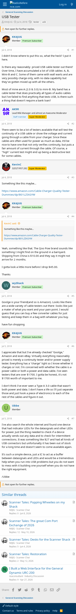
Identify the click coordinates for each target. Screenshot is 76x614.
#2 (73, 123)
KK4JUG (8, 21)
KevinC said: (10, 223)
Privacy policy (43, 610)
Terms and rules (24, 610)
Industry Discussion (34, 576)
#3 (73, 177)
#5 (73, 296)
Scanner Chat (23, 510)
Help (54, 610)
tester (36, 21)
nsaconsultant (16, 576)
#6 (73, 346)
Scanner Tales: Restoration (28, 554)
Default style (11, 605)
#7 (73, 418)
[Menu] (5, 4)
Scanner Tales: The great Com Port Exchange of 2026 (33, 523)
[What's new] (71, 4)
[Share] (68, 50)
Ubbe (15, 405)
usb (44, 21)
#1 (73, 49)
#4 (73, 216)
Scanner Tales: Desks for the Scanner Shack (39, 539)
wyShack (18, 283)
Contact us (8, 610)
